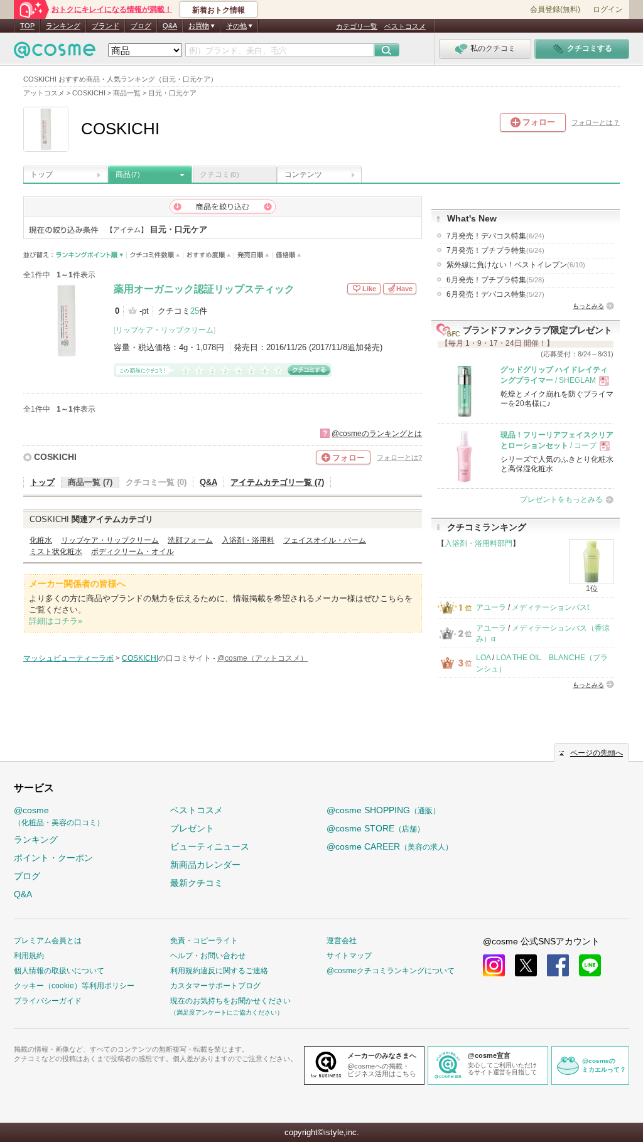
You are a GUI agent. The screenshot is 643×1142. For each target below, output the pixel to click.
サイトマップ (349, 955)
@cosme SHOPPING (383, 810)
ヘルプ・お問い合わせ (208, 955)
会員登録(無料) (555, 9)
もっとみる (588, 305)
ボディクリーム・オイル (132, 551)
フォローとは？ (595, 122)
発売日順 (253, 255)
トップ (41, 174)
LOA (483, 657)
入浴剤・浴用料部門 (478, 543)
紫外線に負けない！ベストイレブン (515, 264)
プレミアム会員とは (48, 940)
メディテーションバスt (550, 607)
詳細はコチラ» (55, 621)
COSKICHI (55, 457)
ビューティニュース (209, 846)
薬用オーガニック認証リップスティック (204, 289)
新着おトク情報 (218, 10)
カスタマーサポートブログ (215, 985)
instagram (494, 965)
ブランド (105, 25)
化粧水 (41, 540)
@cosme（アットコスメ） (262, 658)
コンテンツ (303, 174)
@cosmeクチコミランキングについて (391, 970)
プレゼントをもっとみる (561, 499)
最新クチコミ (196, 883)
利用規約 (29, 955)
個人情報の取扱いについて (59, 970)
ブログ (141, 25)
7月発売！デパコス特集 (495, 236)
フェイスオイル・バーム (324, 540)
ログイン (608, 9)
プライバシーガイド (48, 1000)
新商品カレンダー (205, 865)
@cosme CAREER (390, 846)
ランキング (63, 25)
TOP (27, 25)
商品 (127, 174)
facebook (558, 965)
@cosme (59, 816)
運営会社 (342, 940)
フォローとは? (399, 457)
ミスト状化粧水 (56, 551)
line (590, 965)
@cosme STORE (375, 828)
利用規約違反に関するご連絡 (219, 970)
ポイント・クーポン (53, 858)
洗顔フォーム (190, 540)
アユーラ (491, 607)
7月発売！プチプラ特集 (495, 250)
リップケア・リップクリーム (164, 330)
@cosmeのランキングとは (377, 433)
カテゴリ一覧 (356, 26)
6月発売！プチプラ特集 (495, 279)
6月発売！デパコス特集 (495, 294)
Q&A (170, 25)
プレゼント (192, 828)
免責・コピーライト (204, 940)
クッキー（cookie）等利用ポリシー (74, 985)
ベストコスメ (405, 26)
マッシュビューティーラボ (68, 658)
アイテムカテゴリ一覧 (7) (277, 482)
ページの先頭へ (596, 753)
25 (194, 311)
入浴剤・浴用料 (248, 540)
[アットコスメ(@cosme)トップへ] (54, 53)
